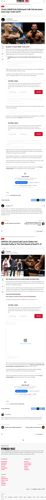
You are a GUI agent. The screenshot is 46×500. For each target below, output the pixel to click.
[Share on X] (2, 53)
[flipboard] (44, 489)
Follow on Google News (35, 182)
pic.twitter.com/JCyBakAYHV (13, 64)
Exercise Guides (27, 464)
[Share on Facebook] (2, 51)
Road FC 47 (16, 403)
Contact (3, 481)
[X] (32, 489)
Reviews (26, 467)
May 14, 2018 (23, 66)
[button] (2, 1)
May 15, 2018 (21, 146)
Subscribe (38, 92)
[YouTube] (34, 489)
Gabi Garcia (12, 403)
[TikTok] (41, 489)
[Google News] (36, 489)
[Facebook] (31, 489)
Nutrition (26, 466)
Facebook (21, 185)
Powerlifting (4, 463)
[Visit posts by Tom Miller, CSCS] (2, 205)
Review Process (4, 480)
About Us (3, 476)
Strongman (3, 464)
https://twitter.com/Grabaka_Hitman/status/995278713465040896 (21, 296)
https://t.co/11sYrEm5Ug (27, 62)
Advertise (3, 484)
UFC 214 (20, 117)
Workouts (26, 461)
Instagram (25, 185)
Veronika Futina (21, 403)
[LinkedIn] (44, 206)
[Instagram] (37, 489)
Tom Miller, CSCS (9, 18)
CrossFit (3, 466)
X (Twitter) (29, 185)
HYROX (3, 469)
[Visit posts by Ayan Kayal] (2, 414)
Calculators (26, 469)
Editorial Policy (4, 478)
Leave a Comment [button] (39, 231)
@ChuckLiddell (28, 61)
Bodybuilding (4, 461)
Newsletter (3, 483)
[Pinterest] (39, 489)
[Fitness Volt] (23, 1)
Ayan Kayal (9, 251)
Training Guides (27, 463)
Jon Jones (16, 195)
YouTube (34, 185)
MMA (3, 6)
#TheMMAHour (18, 62)
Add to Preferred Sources (21, 182)
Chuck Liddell (12, 195)
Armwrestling (4, 467)
